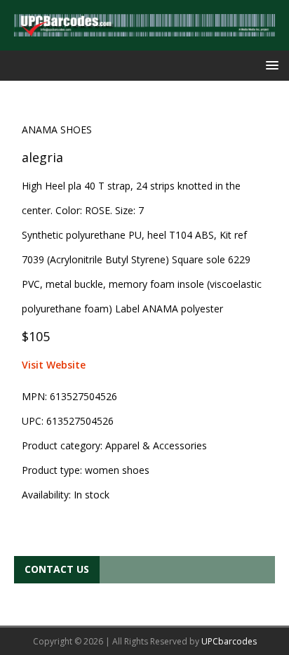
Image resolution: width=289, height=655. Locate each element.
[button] (269, 65)
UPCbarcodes (229, 641)
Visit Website (54, 364)
